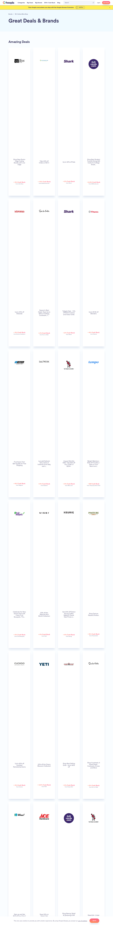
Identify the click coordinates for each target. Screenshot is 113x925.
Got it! (94, 920)
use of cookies (82, 921)
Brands (10, 14)
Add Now (80, 7)
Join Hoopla (106, 2)
